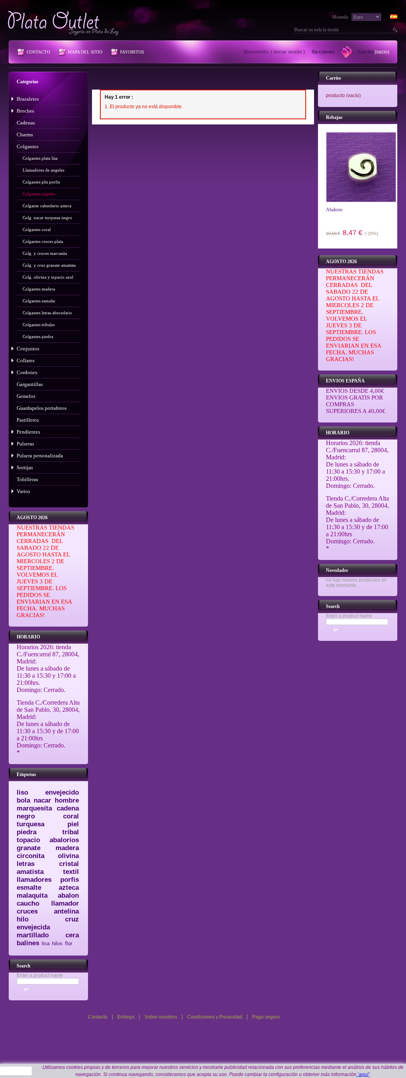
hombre (67, 800)
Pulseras (25, 444)
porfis (69, 879)
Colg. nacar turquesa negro (47, 217)
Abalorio (334, 209)
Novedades (337, 570)
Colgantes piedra (38, 336)
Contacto (38, 52)
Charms (25, 135)
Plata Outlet (64, 23)
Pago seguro (266, 1017)
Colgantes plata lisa (40, 158)
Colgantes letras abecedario (47, 312)
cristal (69, 864)
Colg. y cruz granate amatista (49, 265)
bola (23, 800)
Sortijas (25, 467)
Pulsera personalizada (40, 456)
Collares (25, 360)
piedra (26, 832)
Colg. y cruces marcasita (45, 253)
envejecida (33, 927)
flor (68, 943)
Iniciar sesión (288, 52)
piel (73, 824)
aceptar (16, 1071)
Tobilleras (27, 479)
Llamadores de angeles (43, 170)
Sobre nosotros (160, 1017)
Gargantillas (30, 384)
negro (26, 816)
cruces (27, 911)
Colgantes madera (39, 289)
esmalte (29, 887)
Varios (23, 491)
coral (71, 816)
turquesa (30, 824)
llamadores (34, 879)
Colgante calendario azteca (47, 205)
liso (22, 792)
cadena (68, 808)
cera (72, 935)
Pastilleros (28, 420)
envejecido (62, 792)
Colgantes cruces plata (43, 241)
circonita (30, 856)
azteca (69, 887)
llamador (65, 903)
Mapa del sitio (85, 52)
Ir (394, 30)
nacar (42, 800)
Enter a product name (40, 975)
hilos (57, 943)
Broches (25, 111)
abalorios (64, 840)
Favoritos (132, 52)
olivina (68, 856)
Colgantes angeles (39, 193)
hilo (23, 919)
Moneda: (340, 17)
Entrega (125, 1017)
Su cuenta (323, 52)
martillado (33, 935)
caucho (28, 903)
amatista (30, 871)
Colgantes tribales (39, 324)
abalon (68, 895)
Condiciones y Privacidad (214, 1017)
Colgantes (27, 146)
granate (28, 848)
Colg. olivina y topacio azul (48, 277)
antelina (66, 911)
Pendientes (28, 432)
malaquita (32, 895)
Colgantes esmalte (39, 300)
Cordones (27, 372)
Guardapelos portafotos (42, 408)
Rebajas (334, 117)
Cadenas (26, 123)
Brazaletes (28, 99)
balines (28, 943)
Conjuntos (28, 349)
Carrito (365, 52)
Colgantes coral (37, 229)
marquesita (34, 808)
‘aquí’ (363, 1074)
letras (25, 864)
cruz (72, 919)
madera (67, 848)
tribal (70, 832)
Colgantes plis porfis (41, 182)
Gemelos (26, 396)
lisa (46, 943)
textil (71, 871)
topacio (28, 840)
